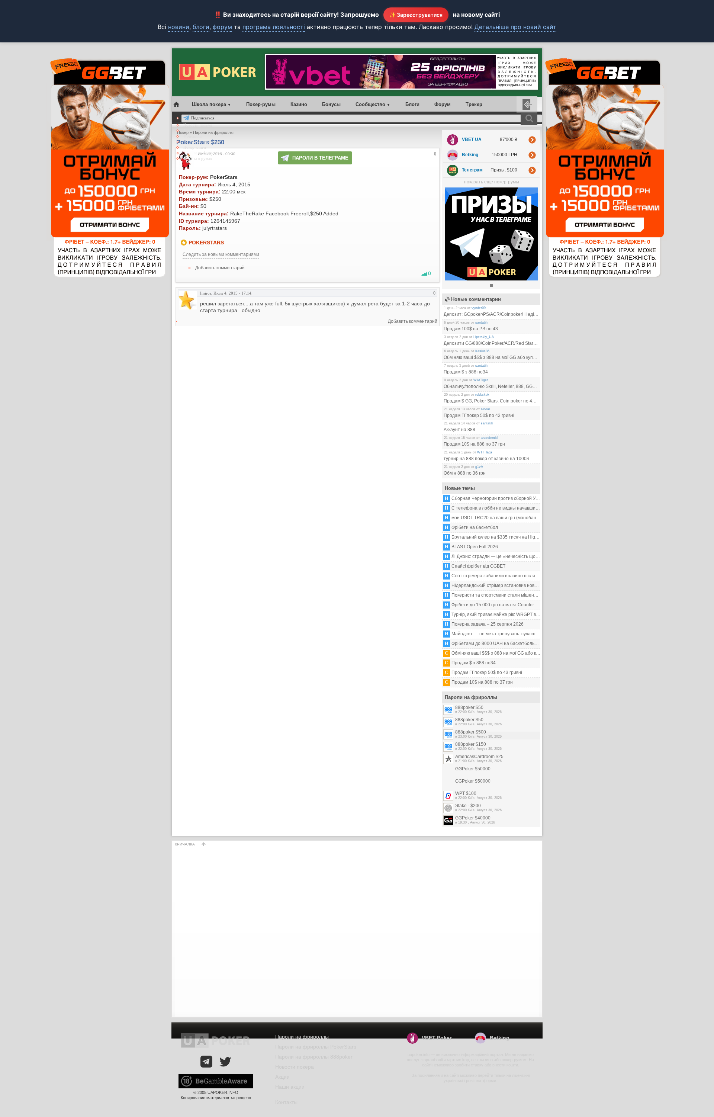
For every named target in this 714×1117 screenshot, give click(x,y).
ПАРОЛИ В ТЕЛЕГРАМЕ (320, 158)
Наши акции (290, 1086)
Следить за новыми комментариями (221, 254)
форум (222, 27)
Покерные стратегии (201, 141)
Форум (442, 104)
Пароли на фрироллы (202, 153)
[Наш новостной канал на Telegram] (206, 1062)
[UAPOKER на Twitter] (225, 1062)
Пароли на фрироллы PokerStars (315, 1046)
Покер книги (194, 147)
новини (178, 27)
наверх (204, 844)
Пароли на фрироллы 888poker (314, 1056)
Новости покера (197, 125)
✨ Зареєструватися (416, 15)
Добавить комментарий (220, 267)
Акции (189, 130)
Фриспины (192, 136)
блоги (201, 27)
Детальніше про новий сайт (515, 27)
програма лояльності (273, 27)
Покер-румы (261, 104)
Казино (298, 104)
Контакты (286, 1102)
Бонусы (331, 104)
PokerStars (206, 242)
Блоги (412, 104)
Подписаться (202, 118)
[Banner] (491, 279)
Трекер (474, 104)
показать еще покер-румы (491, 181)
